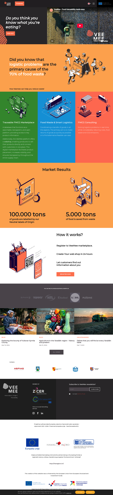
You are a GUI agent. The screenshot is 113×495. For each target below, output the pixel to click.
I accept (78, 394)
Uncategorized (83, 337)
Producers (19, 3)
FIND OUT (10, 33)
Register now (65, 274)
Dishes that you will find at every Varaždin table (94, 341)
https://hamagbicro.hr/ (56, 463)
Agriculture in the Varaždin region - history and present (57, 341)
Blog (3, 337)
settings (68, 493)
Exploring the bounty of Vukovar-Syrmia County (18, 341)
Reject (90, 492)
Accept (80, 492)
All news (56, 352)
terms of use (81, 394)
